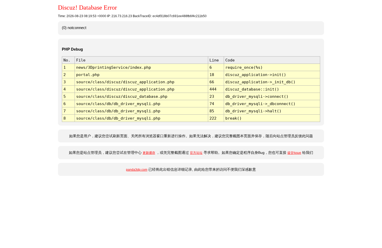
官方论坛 (196, 153)
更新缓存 (149, 153)
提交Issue (294, 153)
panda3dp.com (136, 169)
